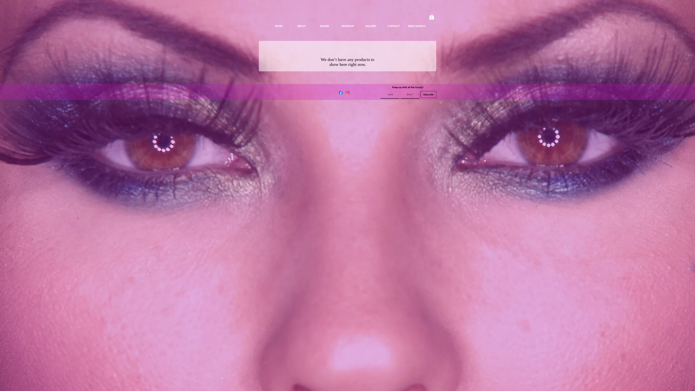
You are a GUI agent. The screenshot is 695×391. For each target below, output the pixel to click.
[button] (431, 16)
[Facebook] (340, 92)
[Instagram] (347, 92)
